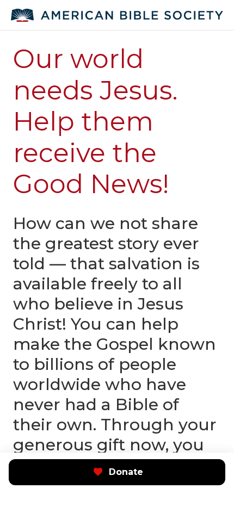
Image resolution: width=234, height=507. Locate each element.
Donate (126, 472)
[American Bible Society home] (117, 15)
